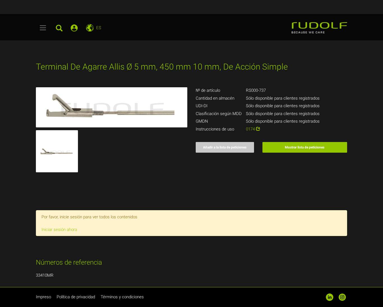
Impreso (43, 296)
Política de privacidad (76, 296)
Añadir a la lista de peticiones (224, 147)
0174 (251, 129)
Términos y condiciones (122, 296)
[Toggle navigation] (43, 28)
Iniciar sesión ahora (59, 229)
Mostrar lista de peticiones (304, 147)
